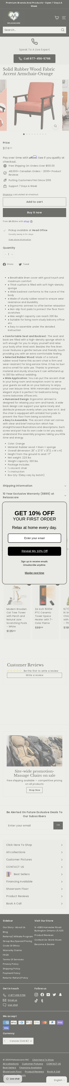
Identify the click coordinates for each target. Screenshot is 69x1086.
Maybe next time (34, 573)
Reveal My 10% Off (35, 551)
